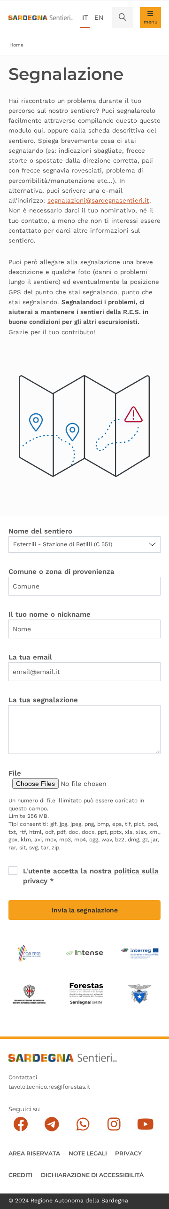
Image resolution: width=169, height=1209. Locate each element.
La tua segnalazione (43, 700)
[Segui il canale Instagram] (114, 1124)
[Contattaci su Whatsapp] (82, 1124)
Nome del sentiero (40, 531)
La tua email (30, 657)
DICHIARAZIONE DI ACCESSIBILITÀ (92, 1174)
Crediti (20, 1174)
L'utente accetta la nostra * (91, 876)
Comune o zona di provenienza (61, 571)
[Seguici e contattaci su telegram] (51, 1124)
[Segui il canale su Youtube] (145, 1124)
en (98, 17)
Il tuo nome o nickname (49, 614)
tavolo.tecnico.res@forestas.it (49, 1086)
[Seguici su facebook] (20, 1124)
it (85, 17)
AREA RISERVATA (34, 1153)
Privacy (128, 1153)
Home (16, 45)
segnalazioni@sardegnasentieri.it (98, 200)
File (14, 773)
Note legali (88, 1153)
